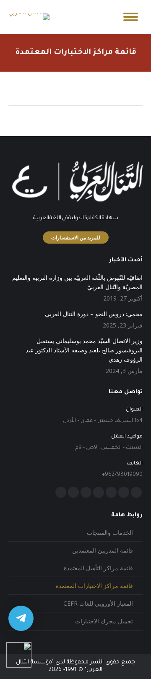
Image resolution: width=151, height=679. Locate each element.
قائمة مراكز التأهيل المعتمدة (98, 568)
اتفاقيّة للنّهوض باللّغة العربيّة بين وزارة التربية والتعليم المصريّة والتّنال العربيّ (77, 282)
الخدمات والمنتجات (110, 533)
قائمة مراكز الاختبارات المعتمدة (94, 586)
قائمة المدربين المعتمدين (102, 550)
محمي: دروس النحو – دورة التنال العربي (94, 314)
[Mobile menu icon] (130, 17)
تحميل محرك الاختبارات (104, 621)
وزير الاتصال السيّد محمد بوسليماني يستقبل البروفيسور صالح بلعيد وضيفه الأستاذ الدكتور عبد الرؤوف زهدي (84, 350)
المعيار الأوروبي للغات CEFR (98, 603)
